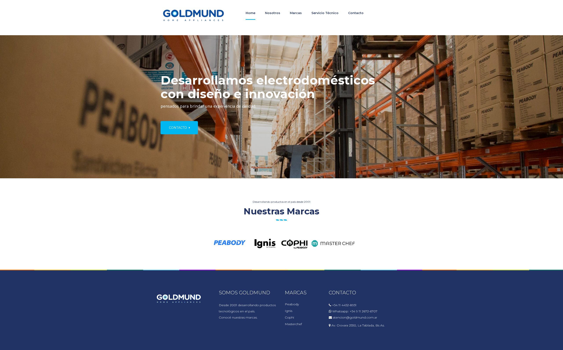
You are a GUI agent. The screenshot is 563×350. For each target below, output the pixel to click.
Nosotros (272, 13)
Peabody (292, 304)
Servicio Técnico (324, 13)
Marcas (296, 13)
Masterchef (293, 324)
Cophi (289, 317)
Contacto (356, 13)
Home (250, 13)
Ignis (288, 311)
